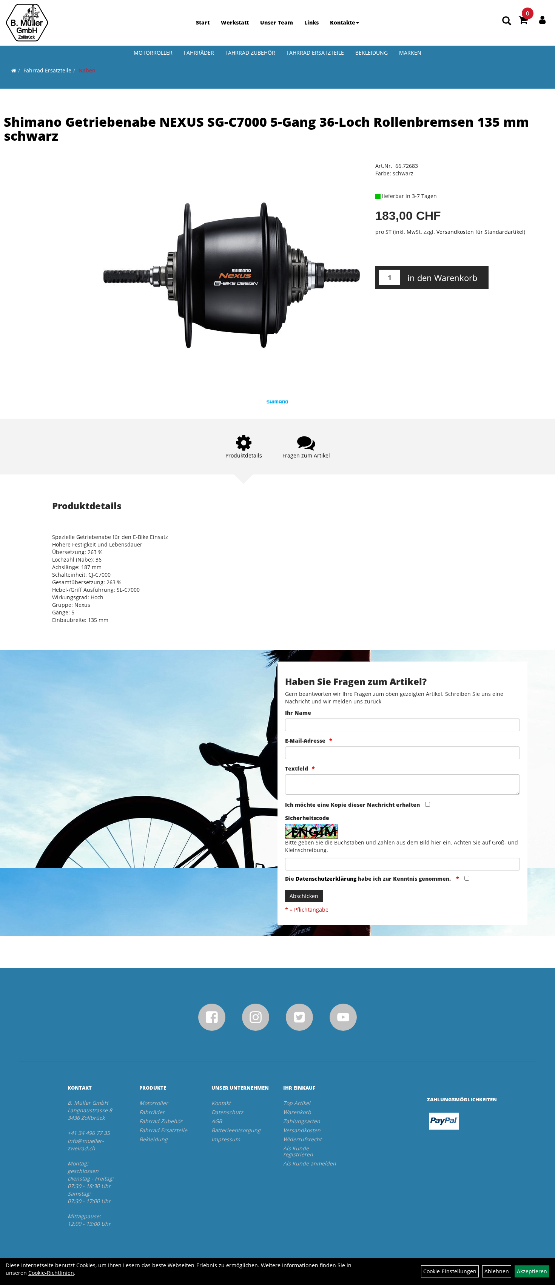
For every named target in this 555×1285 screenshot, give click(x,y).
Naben (87, 70)
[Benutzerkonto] (542, 19)
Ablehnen (496, 1271)
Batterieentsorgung (236, 1130)
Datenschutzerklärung (326, 878)
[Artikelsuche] (506, 21)
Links (311, 22)
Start (203, 22)
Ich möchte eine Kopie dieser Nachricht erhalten (352, 804)
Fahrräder (199, 52)
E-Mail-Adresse (305, 740)
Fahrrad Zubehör (250, 52)
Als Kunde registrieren (298, 1151)
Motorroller (153, 52)
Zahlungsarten (301, 1121)
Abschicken (304, 896)
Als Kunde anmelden (309, 1163)
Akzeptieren (532, 1271)
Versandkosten (302, 1130)
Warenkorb (297, 1112)
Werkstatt (235, 22)
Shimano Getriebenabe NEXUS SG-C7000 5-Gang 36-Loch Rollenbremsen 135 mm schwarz (266, 128)
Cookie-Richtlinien (51, 1272)
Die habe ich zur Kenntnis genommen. (368, 878)
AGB (216, 1121)
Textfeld (296, 768)
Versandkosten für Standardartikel (480, 231)
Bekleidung (371, 52)
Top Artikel (296, 1103)
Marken (410, 52)
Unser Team (276, 22)
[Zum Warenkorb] (523, 21)
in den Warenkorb (442, 277)
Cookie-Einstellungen (449, 1271)
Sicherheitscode (307, 817)
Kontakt (221, 1103)
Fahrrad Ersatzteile (315, 52)
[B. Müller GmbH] (27, 22)
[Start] (13, 70)
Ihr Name (298, 712)
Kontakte (342, 22)
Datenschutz (227, 1112)
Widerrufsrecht (302, 1139)
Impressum (225, 1139)
